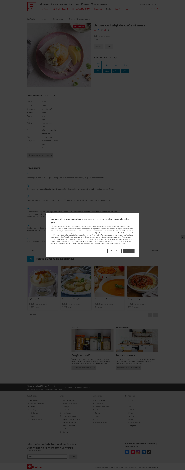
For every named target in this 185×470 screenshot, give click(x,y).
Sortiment (130, 396)
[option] (42, 288)
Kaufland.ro (31, 19)
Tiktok (149, 452)
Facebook (127, 452)
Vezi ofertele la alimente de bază (84, 367)
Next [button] (155, 315)
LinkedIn (144, 452)
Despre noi (98, 467)
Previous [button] (150, 315)
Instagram (138, 452)
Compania (142, 4)
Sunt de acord (128, 251)
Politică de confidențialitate (110, 467)
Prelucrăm (53, 226)
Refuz (118, 251)
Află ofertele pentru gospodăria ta (128, 367)
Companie (97, 396)
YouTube (133, 452)
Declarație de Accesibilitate (150, 467)
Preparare (109, 46)
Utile (62, 396)
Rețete (44, 19)
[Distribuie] (95, 30)
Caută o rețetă (58, 19)
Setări (111, 251)
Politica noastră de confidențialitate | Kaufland (111, 243)
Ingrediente (98, 46)
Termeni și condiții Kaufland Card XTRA (130, 467)
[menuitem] (44, 9)
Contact (154, 4)
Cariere (148, 4)
